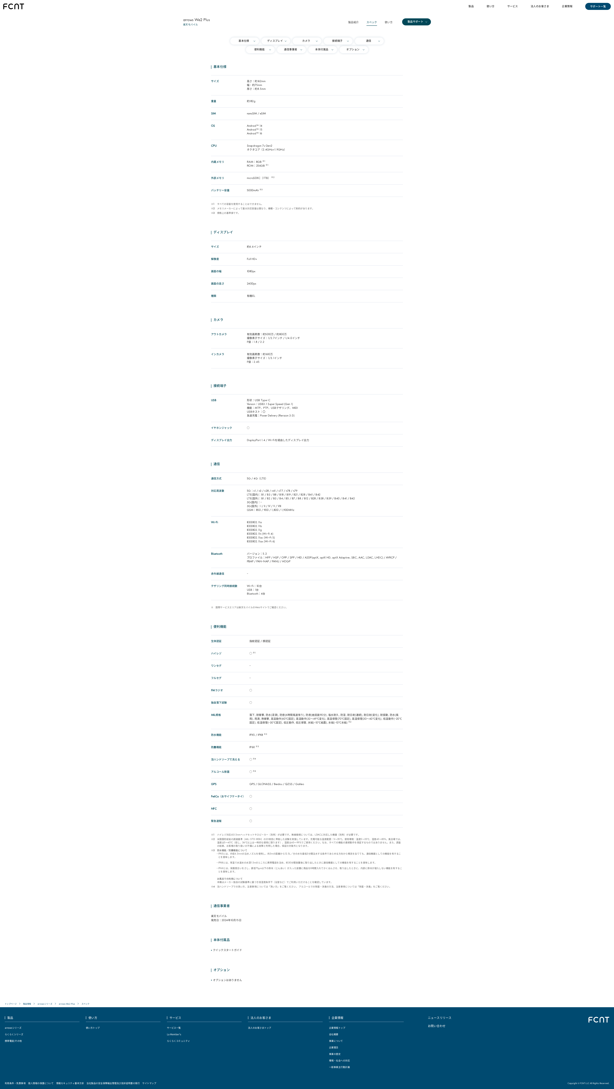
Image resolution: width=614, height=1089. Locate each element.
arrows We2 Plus (67, 1003)
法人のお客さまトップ (259, 1027)
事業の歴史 (335, 1053)
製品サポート (415, 22)
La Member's (174, 1034)
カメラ (306, 41)
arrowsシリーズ (45, 1003)
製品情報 (27, 1003)
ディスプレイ (275, 41)
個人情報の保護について (41, 1083)
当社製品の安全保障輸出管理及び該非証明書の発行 (113, 1083)
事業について (336, 1040)
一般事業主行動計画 (339, 1067)
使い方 (490, 6)
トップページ (11, 1003)
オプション (352, 49)
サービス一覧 (174, 1027)
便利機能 (259, 49)
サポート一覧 (598, 6)
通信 (368, 41)
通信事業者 (290, 49)
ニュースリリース (440, 1018)
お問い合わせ (437, 1026)
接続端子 (337, 41)
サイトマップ (149, 1083)
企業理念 (333, 1047)
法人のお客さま (540, 6)
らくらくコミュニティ (178, 1040)
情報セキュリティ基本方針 (70, 1083)
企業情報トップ (337, 1027)
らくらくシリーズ (14, 1034)
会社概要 (333, 1034)
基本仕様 (244, 41)
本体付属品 (321, 49)
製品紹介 (353, 22)
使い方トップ (93, 1027)
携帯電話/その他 (13, 1040)
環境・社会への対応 (339, 1060)
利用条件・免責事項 (15, 1083)
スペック (371, 22)
